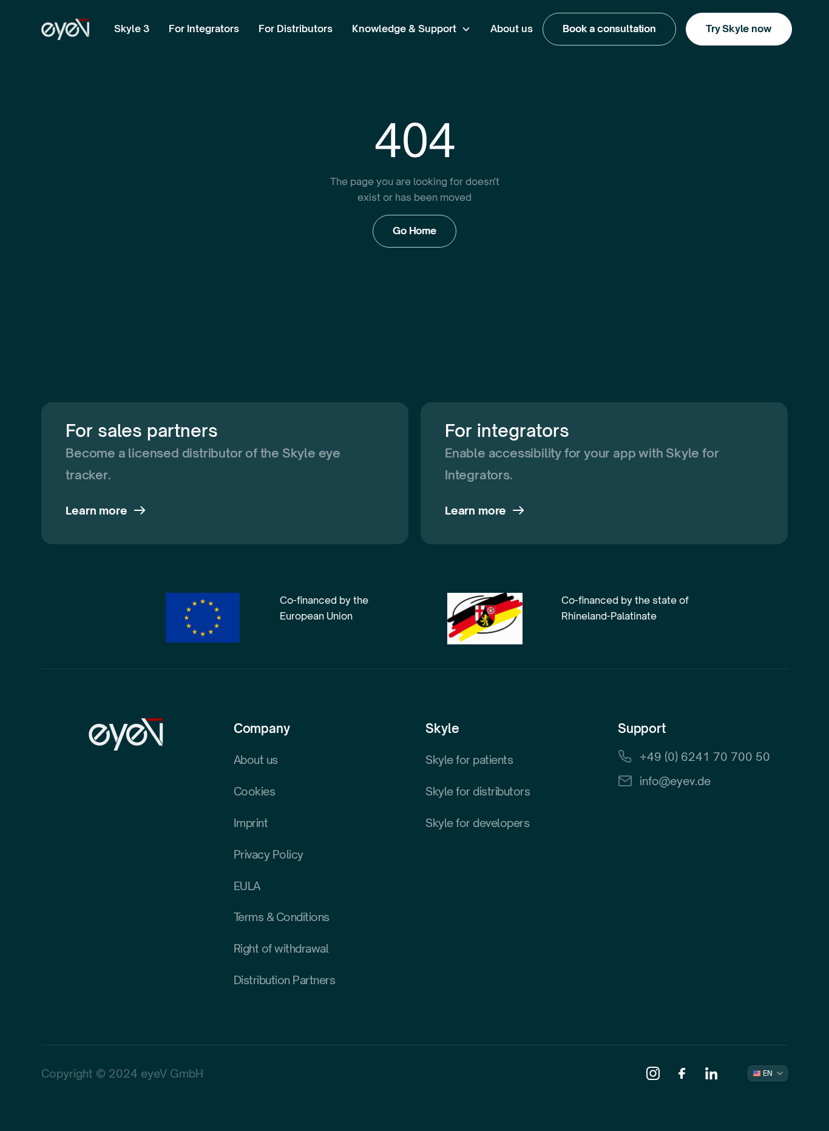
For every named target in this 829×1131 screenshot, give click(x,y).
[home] (65, 29)
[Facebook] (682, 1073)
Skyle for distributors (477, 791)
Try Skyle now (739, 28)
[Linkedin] (711, 1073)
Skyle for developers (477, 822)
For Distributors (296, 28)
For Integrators (204, 28)
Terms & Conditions (282, 916)
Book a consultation (609, 28)
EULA (247, 886)
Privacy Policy (268, 854)
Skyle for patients (469, 759)
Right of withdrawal (281, 948)
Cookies (255, 791)
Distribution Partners (285, 980)
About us (511, 28)
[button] (131, 29)
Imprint (251, 822)
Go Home (414, 231)
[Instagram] (653, 1073)
